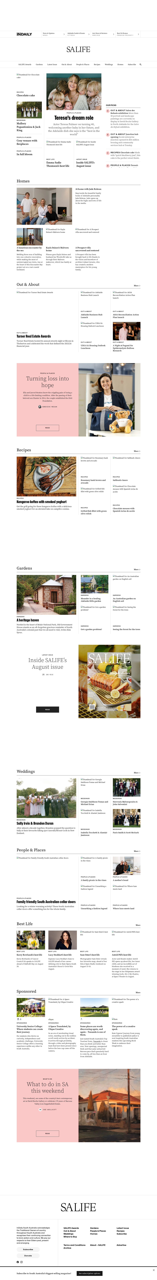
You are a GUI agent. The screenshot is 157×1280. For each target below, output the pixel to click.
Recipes (97, 64)
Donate (28, 1256)
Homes (120, 64)
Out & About (67, 64)
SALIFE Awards (25, 64)
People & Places (82, 64)
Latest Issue (52, 64)
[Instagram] (21, 1262)
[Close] (153, 1270)
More (136, 286)
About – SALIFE (98, 1245)
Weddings (109, 64)
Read (47, 428)
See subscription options (89, 1273)
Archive (67, 1248)
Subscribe (132, 64)
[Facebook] (18, 1262)
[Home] (29, 34)
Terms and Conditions (75, 1245)
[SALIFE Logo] (78, 49)
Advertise (121, 1245)
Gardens (39, 64)
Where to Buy (70, 1236)
